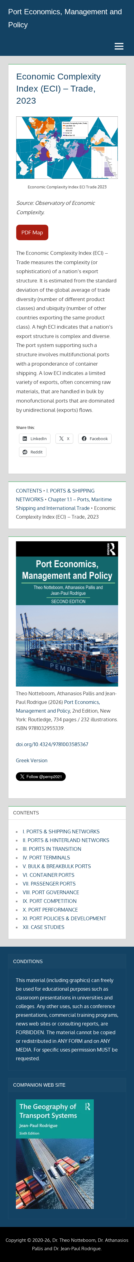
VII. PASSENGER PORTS (49, 884)
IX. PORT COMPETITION (50, 901)
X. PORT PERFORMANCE (50, 910)
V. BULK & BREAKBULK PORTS (57, 866)
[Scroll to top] (119, 1247)
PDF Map (32, 232)
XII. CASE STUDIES (44, 927)
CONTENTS (29, 491)
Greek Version (31, 760)
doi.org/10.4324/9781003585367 (52, 744)
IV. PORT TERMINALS (46, 857)
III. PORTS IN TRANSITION (52, 849)
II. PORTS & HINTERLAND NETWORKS (66, 840)
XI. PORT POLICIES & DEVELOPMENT (64, 918)
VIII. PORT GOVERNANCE (51, 892)
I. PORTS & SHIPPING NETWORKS (61, 831)
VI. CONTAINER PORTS (48, 875)
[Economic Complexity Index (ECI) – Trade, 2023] (67, 147)
